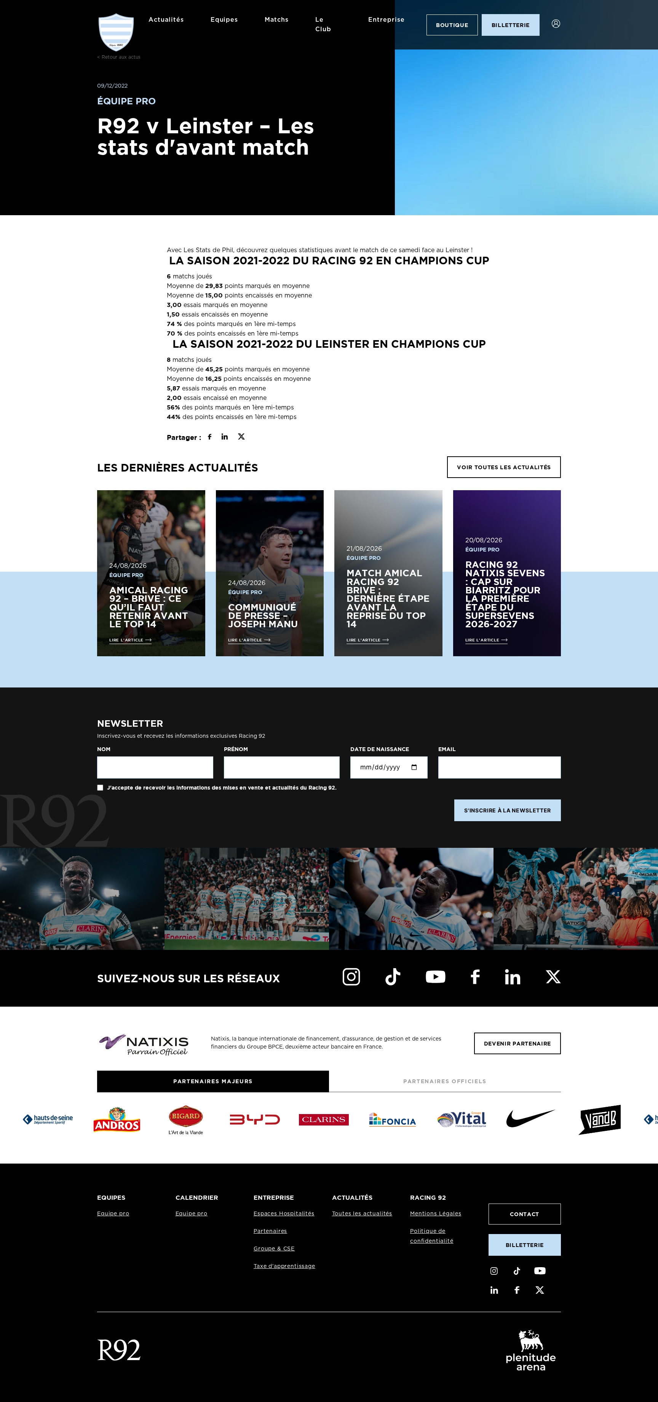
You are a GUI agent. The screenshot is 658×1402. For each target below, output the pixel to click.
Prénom (236, 749)
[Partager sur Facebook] (209, 437)
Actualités (166, 20)
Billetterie (525, 1245)
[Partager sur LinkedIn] (224, 437)
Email (447, 749)
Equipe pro (113, 1214)
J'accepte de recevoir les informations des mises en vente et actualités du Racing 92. (221, 787)
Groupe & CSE (274, 1249)
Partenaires (270, 1231)
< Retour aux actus (119, 57)
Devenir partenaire (517, 1043)
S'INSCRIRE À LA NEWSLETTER (507, 810)
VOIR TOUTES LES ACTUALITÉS (504, 467)
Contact (524, 1214)
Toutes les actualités (362, 1214)
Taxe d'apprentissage (284, 1266)
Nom (103, 749)
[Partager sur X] (241, 437)
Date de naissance (379, 749)
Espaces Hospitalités (284, 1214)
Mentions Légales (435, 1214)
